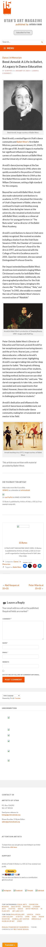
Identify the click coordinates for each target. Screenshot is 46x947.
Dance (5, 57)
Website (5, 662)
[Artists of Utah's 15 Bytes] (23, 8)
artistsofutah (25, 490)
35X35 (19, 921)
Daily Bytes (16, 906)
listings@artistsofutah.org (11, 815)
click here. (13, 847)
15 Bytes (8, 71)
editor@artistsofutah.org (11, 822)
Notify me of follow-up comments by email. (20, 674)
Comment (7, 619)
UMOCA (30, 914)
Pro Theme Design (21, 929)
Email (5, 652)
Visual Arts (22, 904)
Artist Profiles (32, 909)
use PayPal (9, 497)
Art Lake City (18, 911)
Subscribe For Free (23, 33)
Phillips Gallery (18, 914)
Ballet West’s (23, 142)
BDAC (34, 916)
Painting (26, 906)
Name (5, 643)
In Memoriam (16, 57)
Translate (17, 698)
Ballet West (17, 567)
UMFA (27, 916)
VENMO (5, 490)
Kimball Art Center (20, 919)
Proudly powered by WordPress (15, 927)
